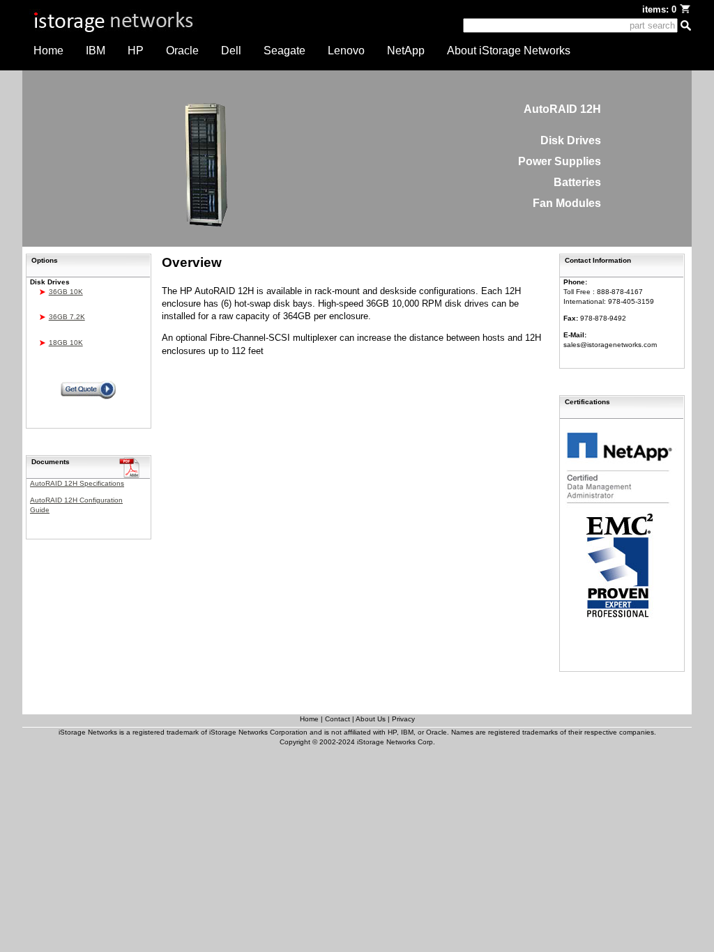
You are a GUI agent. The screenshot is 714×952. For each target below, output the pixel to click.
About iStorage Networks (508, 50)
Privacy (403, 719)
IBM (95, 50)
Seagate (284, 50)
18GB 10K (66, 342)
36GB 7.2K (67, 317)
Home (48, 50)
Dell (231, 50)
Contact (337, 719)
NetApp (406, 50)
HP (136, 50)
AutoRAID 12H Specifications (77, 483)
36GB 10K (66, 291)
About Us (371, 719)
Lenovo (346, 50)
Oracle (182, 50)
